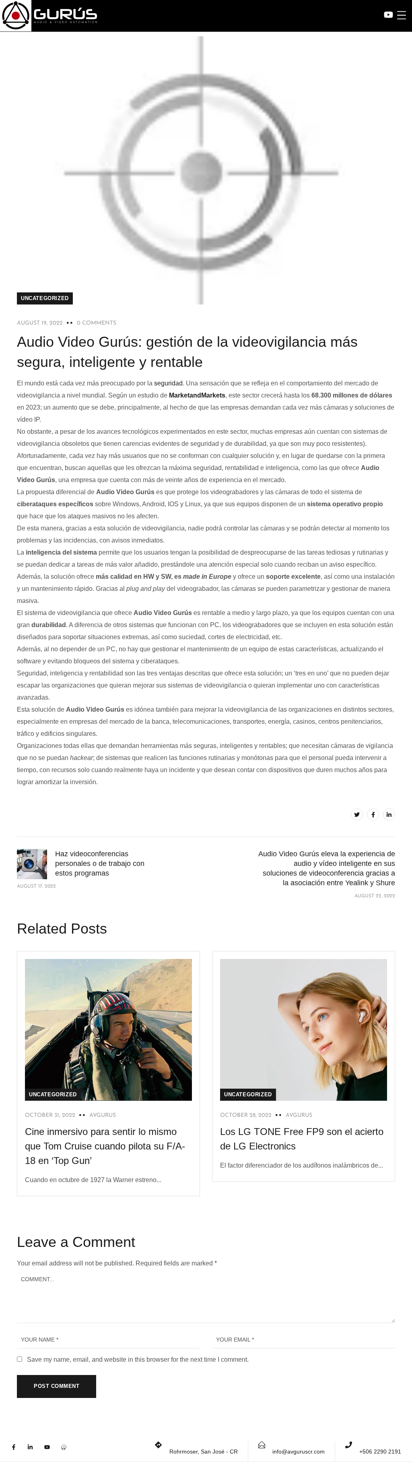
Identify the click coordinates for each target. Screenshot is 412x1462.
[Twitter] (357, 814)
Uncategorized (45, 298)
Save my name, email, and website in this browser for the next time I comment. (138, 1359)
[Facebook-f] (18, 1451)
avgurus (102, 1115)
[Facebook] (373, 814)
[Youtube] (51, 1451)
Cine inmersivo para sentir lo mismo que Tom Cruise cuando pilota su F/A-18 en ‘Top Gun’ (105, 1146)
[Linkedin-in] (34, 1451)
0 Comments (96, 323)
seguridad (168, 383)
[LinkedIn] (389, 814)
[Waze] (68, 1451)
